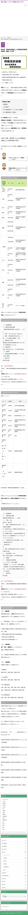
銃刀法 (4, 823)
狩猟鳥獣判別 (5, 816)
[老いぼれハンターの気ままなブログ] (12, 2)
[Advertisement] (14, 22)
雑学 (3, 825)
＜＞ (13, 159)
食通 (3, 829)
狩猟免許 (8, 37)
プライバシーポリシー (5, 906)
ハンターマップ (5, 799)
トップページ (3, 37)
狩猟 (3, 808)
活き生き (4, 806)
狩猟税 (4, 812)
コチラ (18, 518)
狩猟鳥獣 (4, 814)
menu (25, 5)
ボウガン (4, 801)
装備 (3, 821)
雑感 (3, 827)
